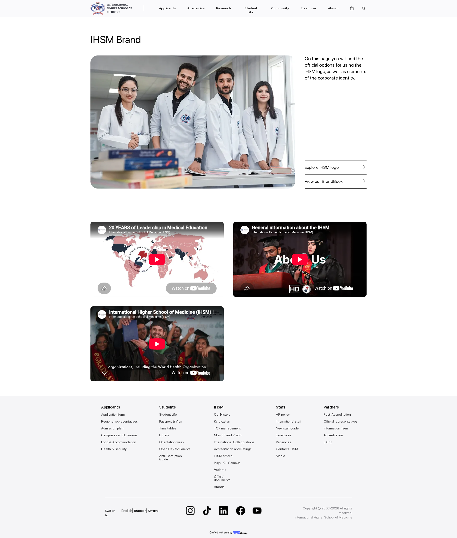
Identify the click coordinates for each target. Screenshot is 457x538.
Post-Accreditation (337, 414)
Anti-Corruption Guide (170, 457)
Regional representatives (119, 421)
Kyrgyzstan (222, 421)
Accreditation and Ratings (233, 449)
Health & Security (114, 449)
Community (280, 8)
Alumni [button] (333, 8)
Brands (219, 487)
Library (164, 435)
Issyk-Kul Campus (227, 463)
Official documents (222, 478)
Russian (140, 511)
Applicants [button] (167, 8)
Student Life (168, 414)
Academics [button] (196, 8)
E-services (283, 435)
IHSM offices (223, 456)
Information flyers (336, 428)
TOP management (227, 428)
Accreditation (333, 435)
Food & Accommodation (118, 442)
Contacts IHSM (287, 449)
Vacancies (283, 442)
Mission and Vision (228, 435)
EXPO (328, 442)
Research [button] (223, 8)
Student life (250, 10)
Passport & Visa (170, 421)
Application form (113, 414)
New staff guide (287, 428)
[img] (190, 510)
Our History (222, 414)
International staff (288, 421)
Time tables (167, 428)
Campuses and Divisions (119, 435)
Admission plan (112, 428)
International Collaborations (234, 442)
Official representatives (341, 421)
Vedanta (220, 470)
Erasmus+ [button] (308, 8)
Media (280, 456)
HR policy (283, 414)
